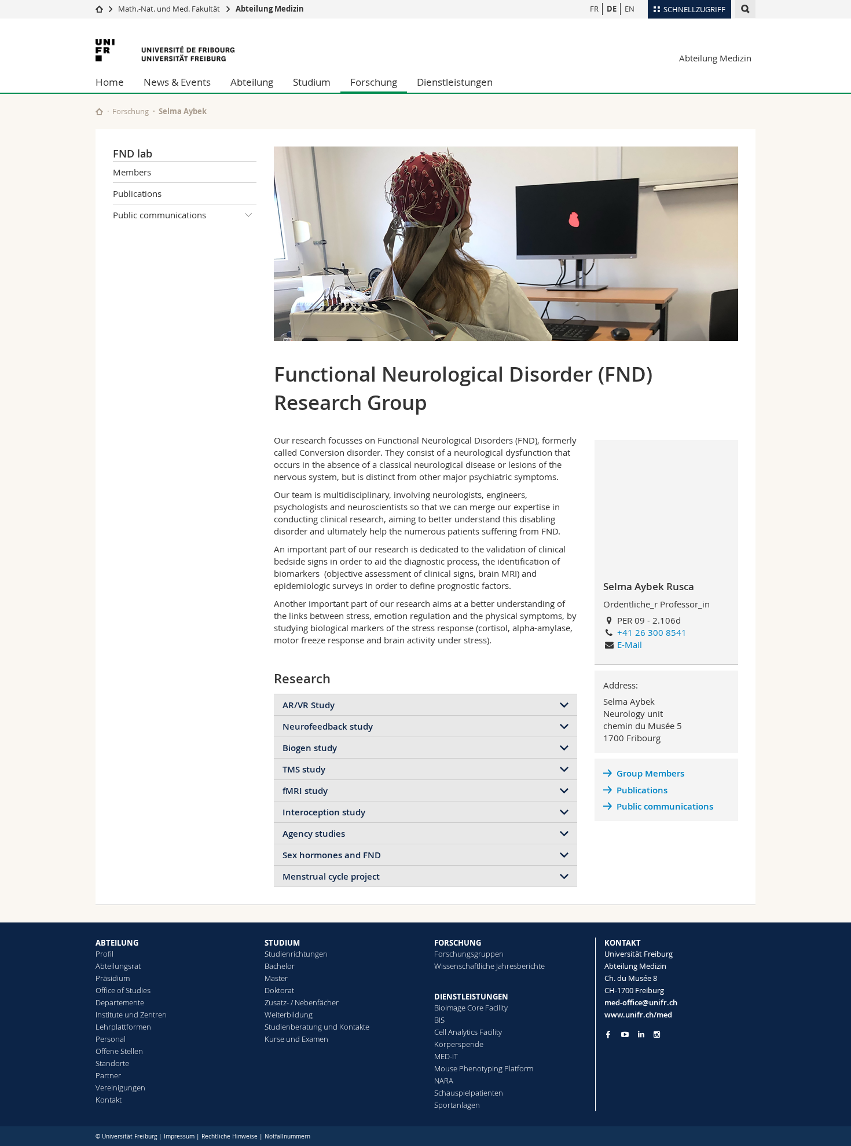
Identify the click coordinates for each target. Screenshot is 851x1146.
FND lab (132, 153)
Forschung (373, 82)
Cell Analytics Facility (468, 1032)
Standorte (112, 1063)
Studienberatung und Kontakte (317, 1026)
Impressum (179, 1136)
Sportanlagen (457, 1105)
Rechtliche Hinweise (229, 1136)
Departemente (120, 1002)
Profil (104, 954)
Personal (111, 1039)
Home (110, 82)
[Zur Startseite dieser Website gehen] (99, 111)
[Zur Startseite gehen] (99, 8)
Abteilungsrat (118, 966)
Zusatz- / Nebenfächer (302, 1002)
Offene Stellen (119, 1051)
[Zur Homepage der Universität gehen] (165, 50)
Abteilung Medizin (270, 8)
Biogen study (310, 748)
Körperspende (458, 1044)
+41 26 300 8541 (652, 632)
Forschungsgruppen (469, 954)
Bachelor (280, 966)
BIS (439, 1020)
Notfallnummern (287, 1136)
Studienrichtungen (296, 954)
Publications (137, 193)
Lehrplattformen (123, 1026)
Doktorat (279, 990)
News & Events (177, 82)
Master (276, 978)
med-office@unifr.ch (640, 1002)
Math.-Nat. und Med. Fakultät (169, 8)
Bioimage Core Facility (471, 1007)
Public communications (159, 215)
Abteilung (251, 82)
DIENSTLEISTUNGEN (471, 996)
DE (612, 8)
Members (132, 172)
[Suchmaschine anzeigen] (745, 9)
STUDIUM (282, 943)
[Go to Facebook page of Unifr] (608, 1034)
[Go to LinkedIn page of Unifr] (641, 1034)
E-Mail (629, 644)
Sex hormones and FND (332, 855)
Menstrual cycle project (331, 876)
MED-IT (446, 1056)
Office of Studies (123, 990)
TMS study (304, 769)
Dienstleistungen (455, 82)
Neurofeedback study (328, 726)
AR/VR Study (309, 705)
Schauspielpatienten (468, 1093)
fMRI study (305, 791)
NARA (443, 1080)
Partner (108, 1075)
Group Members (650, 773)
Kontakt (109, 1099)
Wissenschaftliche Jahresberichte (489, 966)
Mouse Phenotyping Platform (483, 1068)
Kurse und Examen (296, 1039)
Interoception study (324, 812)
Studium (312, 82)
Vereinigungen (120, 1087)
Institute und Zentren (131, 1014)
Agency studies (314, 834)
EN (629, 8)
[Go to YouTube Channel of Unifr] (625, 1034)
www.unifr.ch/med (638, 1014)
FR (594, 8)
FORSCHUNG (457, 943)
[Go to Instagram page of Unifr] (657, 1034)
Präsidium (113, 978)
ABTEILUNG (117, 943)
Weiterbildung (289, 1014)
